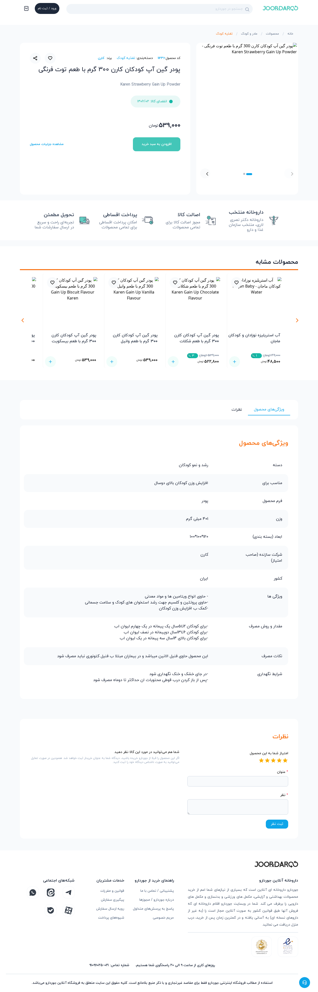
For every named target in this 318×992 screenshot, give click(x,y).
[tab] (249, 174)
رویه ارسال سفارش (110, 908)
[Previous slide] (289, 173)
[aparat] (69, 910)
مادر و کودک (249, 34)
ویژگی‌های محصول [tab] (269, 409)
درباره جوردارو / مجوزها (156, 899)
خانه (290, 34)
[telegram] (69, 892)
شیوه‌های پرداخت (111, 917)
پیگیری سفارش (112, 899)
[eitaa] (51, 892)
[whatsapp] (33, 892)
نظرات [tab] (237, 409)
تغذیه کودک (224, 34)
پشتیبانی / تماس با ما (157, 891)
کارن (101, 58)
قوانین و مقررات (112, 891)
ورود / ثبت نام (47, 8)
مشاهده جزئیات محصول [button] (47, 144)
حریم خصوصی (163, 917)
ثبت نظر (277, 824)
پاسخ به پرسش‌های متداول (153, 908)
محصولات (272, 34)
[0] (26, 9)
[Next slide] (205, 173)
